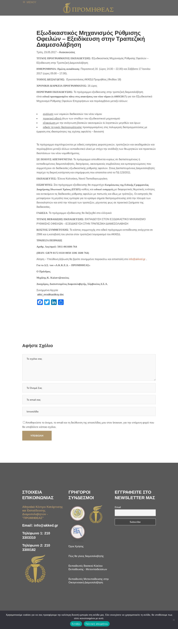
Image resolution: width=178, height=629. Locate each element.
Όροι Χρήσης (76, 546)
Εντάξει (76, 623)
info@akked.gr (46, 525)
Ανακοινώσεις (67, 52)
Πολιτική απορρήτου (97, 623)
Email (118, 507)
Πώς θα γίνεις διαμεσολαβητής (86, 556)
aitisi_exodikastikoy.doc (50, 294)
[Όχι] (173, 620)
